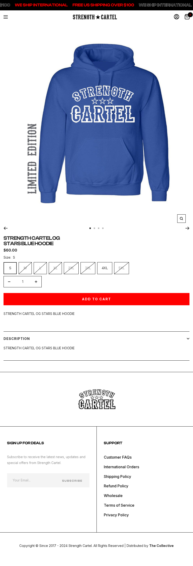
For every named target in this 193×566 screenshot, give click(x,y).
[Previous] (6, 228)
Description (17, 339)
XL (55, 268)
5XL (122, 268)
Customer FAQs (118, 457)
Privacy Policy (116, 515)
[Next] (187, 228)
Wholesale (113, 495)
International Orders (121, 466)
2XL (71, 268)
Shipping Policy (117, 476)
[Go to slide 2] (94, 228)
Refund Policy (116, 486)
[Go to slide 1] (90, 228)
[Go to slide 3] (98, 228)
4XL (105, 268)
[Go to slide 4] (103, 228)
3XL (88, 268)
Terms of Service (119, 505)
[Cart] (187, 17)
